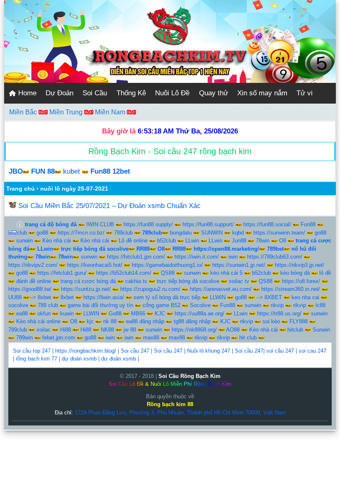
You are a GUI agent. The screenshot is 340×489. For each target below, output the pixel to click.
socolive (18, 305)
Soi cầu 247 (135, 351)
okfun (44, 313)
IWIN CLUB (100, 224)
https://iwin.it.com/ (197, 257)
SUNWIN (212, 233)
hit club (248, 337)
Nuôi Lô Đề (172, 93)
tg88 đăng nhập (192, 321)
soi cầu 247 (280, 351)
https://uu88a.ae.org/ (199, 313)
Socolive (200, 305)
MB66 (138, 313)
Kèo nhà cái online (38, 321)
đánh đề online (33, 281)
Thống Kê (131, 93)
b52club (17, 233)
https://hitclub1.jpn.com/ (136, 257)
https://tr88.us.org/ (279, 313)
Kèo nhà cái (56, 240)
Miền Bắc (24, 112)
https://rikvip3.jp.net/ (299, 265)
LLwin (192, 240)
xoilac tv (239, 281)
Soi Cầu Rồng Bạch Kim (189, 376)
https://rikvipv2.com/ (33, 265)
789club (123, 233)
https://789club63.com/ (274, 257)
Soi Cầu (95, 93)
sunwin (24, 240)
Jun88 (239, 240)
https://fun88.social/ (267, 224)
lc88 (320, 305)
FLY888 (298, 321)
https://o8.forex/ (301, 281)
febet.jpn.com (58, 337)
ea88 (22, 313)
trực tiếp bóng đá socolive (188, 281)
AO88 (233, 330)
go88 (42, 233)
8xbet (44, 297)
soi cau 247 (312, 351)
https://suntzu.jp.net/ (86, 289)
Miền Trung (66, 112)
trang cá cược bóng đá (88, 281)
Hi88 (65, 330)
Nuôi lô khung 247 (208, 351)
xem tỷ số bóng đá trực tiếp (167, 297)
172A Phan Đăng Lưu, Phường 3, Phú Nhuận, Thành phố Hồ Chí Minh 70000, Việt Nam (180, 412)
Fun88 (308, 224)
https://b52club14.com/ (123, 273)
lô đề (325, 273)
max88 (151, 337)
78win (263, 240)
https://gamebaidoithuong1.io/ (167, 265)
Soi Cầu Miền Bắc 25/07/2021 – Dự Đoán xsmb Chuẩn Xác (109, 206)
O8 (282, 240)
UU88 (15, 297)
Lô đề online (133, 240)
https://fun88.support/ (208, 224)
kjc (90, 321)
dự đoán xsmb (79, 359)
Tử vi (304, 93)
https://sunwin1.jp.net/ (238, 265)
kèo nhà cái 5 (226, 273)
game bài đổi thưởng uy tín (100, 305)
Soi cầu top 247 (32, 351)
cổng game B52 (161, 305)
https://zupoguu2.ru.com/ (150, 289)
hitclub (295, 330)
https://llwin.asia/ (103, 297)
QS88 (168, 273)
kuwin (67, 313)
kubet (71, 171)
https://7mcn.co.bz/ (81, 233)
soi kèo (271, 321)
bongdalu (181, 233)
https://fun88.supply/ (148, 224)
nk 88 (110, 321)
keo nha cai (305, 297)
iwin (233, 257)
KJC (160, 313)
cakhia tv (136, 281)
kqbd (238, 233)
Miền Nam (111, 112)
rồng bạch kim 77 (36, 359)
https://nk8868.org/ (194, 330)
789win (24, 337)
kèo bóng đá (295, 273)
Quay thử (213, 93)
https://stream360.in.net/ (290, 289)
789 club (48, 305)
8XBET (273, 297)
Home (26, 93)
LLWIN (218, 297)
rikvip (277, 305)
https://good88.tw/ (29, 289)
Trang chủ (20, 188)
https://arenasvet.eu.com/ (221, 289)
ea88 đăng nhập (145, 321)
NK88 (107, 330)
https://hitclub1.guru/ (62, 273)
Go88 (115, 313)
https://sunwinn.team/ (279, 233)
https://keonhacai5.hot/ (94, 265)
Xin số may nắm (262, 93)
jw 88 (130, 330)
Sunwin (321, 330)
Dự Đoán (59, 93)
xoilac (43, 330)
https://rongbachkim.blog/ (85, 351)
